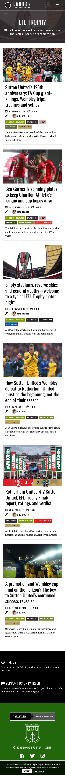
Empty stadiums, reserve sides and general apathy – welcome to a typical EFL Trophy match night (32, 293)
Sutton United (25, 127)
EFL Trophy (31, 122)
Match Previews (25, 222)
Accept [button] (27, 771)
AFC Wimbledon (46, 320)
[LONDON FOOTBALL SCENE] (18, 5)
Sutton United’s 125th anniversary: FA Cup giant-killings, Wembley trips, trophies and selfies (28, 96)
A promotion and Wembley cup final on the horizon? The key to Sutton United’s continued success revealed (31, 592)
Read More (38, 771)
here (30, 688)
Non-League (11, 127)
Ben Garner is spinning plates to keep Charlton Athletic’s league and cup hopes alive (31, 194)
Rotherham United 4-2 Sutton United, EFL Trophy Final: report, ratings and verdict (31, 497)
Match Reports (25, 521)
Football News (42, 716)
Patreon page (32, 691)
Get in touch (27, 667)
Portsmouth (11, 324)
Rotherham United (43, 521)
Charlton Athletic (43, 222)
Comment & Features (15, 122)
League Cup (11, 222)
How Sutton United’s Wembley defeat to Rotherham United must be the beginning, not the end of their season (32, 391)
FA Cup (42, 122)
